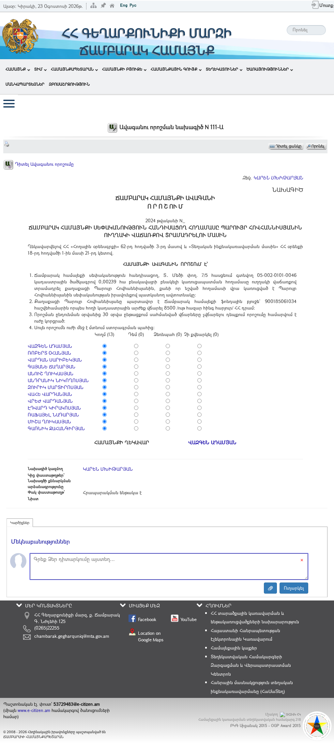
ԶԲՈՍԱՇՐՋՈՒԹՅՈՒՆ (69, 84)
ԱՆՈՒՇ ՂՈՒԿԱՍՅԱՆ (50, 373)
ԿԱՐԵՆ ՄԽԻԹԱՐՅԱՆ (278, 178)
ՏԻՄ (38, 69)
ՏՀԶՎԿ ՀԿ (293, 714)
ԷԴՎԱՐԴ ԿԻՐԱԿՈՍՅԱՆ (54, 408)
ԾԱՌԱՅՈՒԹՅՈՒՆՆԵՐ (268, 69)
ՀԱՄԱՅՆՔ (16, 69)
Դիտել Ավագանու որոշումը (44, 164)
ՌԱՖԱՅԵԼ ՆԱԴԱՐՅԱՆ (53, 415)
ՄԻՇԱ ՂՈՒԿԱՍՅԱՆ (49, 421)
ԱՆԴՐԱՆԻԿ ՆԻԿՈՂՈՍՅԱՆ (58, 380)
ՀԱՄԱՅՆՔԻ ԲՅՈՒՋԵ (122, 69)
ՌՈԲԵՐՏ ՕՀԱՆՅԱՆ (49, 353)
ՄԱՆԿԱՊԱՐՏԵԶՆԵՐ (25, 84)
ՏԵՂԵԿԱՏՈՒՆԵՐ (222, 69)
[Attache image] (270, 588)
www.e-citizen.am (34, 710)
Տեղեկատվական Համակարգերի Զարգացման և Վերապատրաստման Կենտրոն (251, 665)
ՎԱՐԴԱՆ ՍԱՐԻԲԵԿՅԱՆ (55, 360)
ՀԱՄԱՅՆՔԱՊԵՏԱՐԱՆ (72, 69)
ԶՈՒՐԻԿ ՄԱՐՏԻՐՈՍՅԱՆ (56, 387)
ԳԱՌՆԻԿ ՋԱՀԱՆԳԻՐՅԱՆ (56, 428)
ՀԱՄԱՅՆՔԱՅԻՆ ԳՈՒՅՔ (174, 69)
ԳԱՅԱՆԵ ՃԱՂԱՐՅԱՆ (51, 366)
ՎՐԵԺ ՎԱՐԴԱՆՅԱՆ (50, 401)
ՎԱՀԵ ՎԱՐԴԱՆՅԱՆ (50, 394)
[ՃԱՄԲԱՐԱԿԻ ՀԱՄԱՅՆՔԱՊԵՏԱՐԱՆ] (19, 35)
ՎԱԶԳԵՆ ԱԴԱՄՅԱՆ (50, 346)
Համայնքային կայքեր (234, 648)
